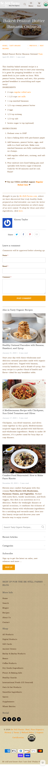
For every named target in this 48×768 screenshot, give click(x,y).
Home (5, 598)
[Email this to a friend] (37, 234)
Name (5, 255)
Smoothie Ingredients (12, 692)
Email (5, 266)
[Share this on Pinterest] (30, 234)
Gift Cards (7, 644)
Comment (6, 277)
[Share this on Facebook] (23, 234)
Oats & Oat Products (11, 687)
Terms (16, 732)
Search (5, 603)
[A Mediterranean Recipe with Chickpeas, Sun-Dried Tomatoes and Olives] (24, 393)
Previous (33, 45)
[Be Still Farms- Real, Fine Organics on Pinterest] (14, 719)
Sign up (8, 567)
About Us (6, 617)
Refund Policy (28, 732)
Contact (6, 622)
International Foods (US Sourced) (17, 682)
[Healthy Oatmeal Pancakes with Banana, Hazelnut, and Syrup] (24, 328)
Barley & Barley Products (14, 653)
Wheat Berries (9, 706)
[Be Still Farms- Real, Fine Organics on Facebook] (9, 719)
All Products (8, 634)
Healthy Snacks (9, 677)
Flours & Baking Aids (12, 673)
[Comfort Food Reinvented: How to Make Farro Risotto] (24, 458)
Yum (40, 54)
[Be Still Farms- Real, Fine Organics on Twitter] (4, 719)
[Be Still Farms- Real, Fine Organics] (11, 4)
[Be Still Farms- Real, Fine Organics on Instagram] (19, 719)
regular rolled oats (22, 92)
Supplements (8, 701)
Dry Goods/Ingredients (12, 668)
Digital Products (9, 639)
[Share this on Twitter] (17, 234)
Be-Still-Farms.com (28, 196)
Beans (5, 658)
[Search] (25, 4)
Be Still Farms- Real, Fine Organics (27, 729)
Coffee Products (9, 663)
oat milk (21, 96)
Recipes (5, 612)
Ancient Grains (9, 649)
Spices (5, 697)
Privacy (8, 732)
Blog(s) (5, 608)
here (20, 211)
